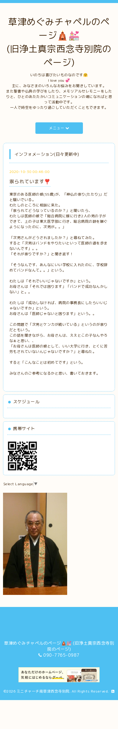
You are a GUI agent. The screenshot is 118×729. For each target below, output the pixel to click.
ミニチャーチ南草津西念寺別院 (43, 691)
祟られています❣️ (30, 181)
